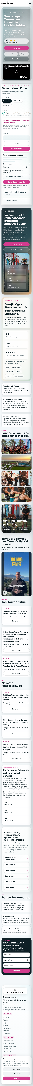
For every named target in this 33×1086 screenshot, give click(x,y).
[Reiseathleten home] (15, 990)
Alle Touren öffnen (16, 250)
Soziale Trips (16, 59)
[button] (16, 574)
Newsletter (7, 1028)
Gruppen (24, 54)
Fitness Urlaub (10, 882)
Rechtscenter (8, 1041)
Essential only (16, 1069)
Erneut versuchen (16, 149)
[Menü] (30, 2)
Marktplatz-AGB (8, 1043)
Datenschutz (7, 1051)
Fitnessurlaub (10, 865)
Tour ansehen (16, 621)
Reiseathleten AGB (9, 1046)
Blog (4, 1023)
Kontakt (6, 1025)
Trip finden (16, 48)
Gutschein (6, 1031)
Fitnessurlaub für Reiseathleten (11, 858)
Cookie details (17, 1082)
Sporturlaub (9, 876)
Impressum (7, 1049)
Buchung (6, 1017)
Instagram (6, 1033)
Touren (5, 1020)
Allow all (16, 1078)
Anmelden (16, 971)
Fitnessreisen (10, 870)
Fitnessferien (10, 887)
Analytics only (16, 1074)
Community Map (11, 54)
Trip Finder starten (16, 244)
